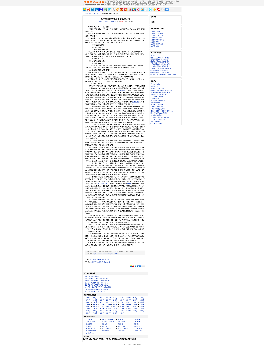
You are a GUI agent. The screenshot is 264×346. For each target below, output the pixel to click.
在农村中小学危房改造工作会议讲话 (96, 283)
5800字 (102, 309)
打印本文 (101, 21)
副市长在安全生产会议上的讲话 (95, 291)
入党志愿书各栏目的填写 (157, 40)
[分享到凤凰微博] (130, 9)
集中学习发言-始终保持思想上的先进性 (161, 90)
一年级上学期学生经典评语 (157, 109)
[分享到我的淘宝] (117, 9)
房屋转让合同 (154, 86)
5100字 (128, 306)
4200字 (128, 304)
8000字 (108, 313)
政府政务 (96, 14)
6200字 (128, 309)
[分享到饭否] (150, 9)
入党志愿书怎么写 (155, 31)
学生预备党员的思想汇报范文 (158, 119)
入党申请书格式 (154, 42)
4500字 (88, 306)
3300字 (135, 302)
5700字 (95, 309)
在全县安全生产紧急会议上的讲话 (159, 58)
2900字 (108, 302)
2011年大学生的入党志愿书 (157, 88)
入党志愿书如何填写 (156, 38)
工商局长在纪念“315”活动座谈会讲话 (96, 278)
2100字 (115, 300)
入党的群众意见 (154, 98)
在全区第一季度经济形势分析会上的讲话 (98, 287)
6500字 (88, 311)
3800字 (108, 304)
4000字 (115, 304)
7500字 (142, 311)
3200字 (128, 302)
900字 (95, 298)
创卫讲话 (152, 56)
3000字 (115, 302)
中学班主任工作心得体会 (157, 105)
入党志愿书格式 (154, 46)
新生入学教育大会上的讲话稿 (158, 113)
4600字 (95, 306)
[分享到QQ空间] (84, 9)
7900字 (102, 313)
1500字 (135, 298)
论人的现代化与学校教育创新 (158, 94)
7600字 (88, 313)
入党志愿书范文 (88, 14)
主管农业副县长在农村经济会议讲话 (96, 285)
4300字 (135, 304)
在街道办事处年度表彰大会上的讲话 (100, 262)
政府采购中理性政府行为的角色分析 (160, 92)
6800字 (108, 311)
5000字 (122, 306)
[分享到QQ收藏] (134, 9)
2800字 (102, 302)
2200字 (122, 300)
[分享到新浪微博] (88, 9)
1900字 (102, 300)
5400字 (88, 309)
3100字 (122, 302)
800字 (88, 298)
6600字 (95, 311)
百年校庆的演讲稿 (155, 121)
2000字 (108, 300)
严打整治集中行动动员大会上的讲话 (96, 289)
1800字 (95, 300)
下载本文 (107, 21)
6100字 (122, 309)
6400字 (142, 309)
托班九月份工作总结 (156, 123)
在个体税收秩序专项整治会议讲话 (99, 259)
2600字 (88, 302)
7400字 (135, 311)
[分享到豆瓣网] (105, 9)
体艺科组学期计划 (155, 103)
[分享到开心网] (126, 9)
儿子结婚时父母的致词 (156, 115)
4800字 (108, 306)
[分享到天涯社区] (146, 9)
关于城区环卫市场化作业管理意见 (159, 117)
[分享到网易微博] (138, 9)
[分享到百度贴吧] (113, 9)
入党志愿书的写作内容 (156, 34)
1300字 (122, 298)
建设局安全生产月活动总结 (157, 100)
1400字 (128, 298)
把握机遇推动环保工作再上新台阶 (159, 72)
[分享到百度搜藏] (101, 9)
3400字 (142, 302)
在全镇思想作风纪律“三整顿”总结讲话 (97, 280)
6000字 (115, 309)
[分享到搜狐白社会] (109, 9)
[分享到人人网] (97, 9)
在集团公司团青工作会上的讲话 (159, 60)
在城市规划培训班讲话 (92, 276)
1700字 (88, 300)
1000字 (102, 298)
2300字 (128, 300)
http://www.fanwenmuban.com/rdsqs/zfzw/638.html (105, 253)
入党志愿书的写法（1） (156, 36)
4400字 (142, 304)
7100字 (122, 311)
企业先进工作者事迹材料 (157, 107)
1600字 (142, 298)
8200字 (115, 313)
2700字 (95, 302)
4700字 (102, 306)
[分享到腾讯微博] (93, 9)
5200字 (135, 306)
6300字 (135, 309)
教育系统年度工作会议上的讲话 (159, 70)
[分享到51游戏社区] (159, 9)
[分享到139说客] (154, 9)
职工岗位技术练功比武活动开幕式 (159, 62)
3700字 (102, 304)
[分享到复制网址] (163, 9)
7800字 (95, 313)
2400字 (135, 300)
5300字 (142, 306)
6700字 (102, 311)
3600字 (95, 304)
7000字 (115, 311)
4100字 (122, 304)
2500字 (142, 300)
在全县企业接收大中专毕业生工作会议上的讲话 (163, 74)
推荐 (121, 21)
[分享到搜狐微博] (121, 9)
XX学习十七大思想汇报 (156, 96)
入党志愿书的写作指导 (156, 44)
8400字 (122, 313)
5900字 (108, 309)
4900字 (115, 306)
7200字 (128, 311)
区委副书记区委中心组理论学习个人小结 (161, 111)
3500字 (88, 304)
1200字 (115, 298)
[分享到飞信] (142, 9)
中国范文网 (93, 3)
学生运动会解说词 (155, 84)
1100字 (108, 298)
